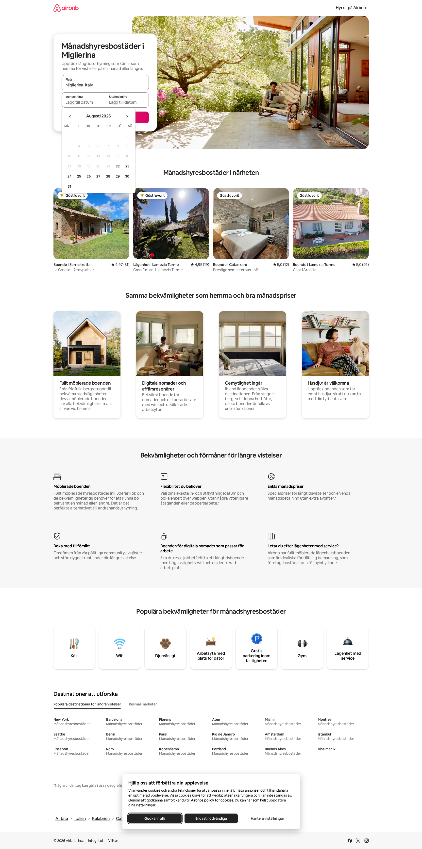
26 (89, 176)
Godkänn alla (155, 818)
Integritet (95, 840)
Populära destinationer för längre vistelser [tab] (87, 704)
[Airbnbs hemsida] (66, 8)
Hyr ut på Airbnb (351, 7)
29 (118, 176)
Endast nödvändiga (211, 818)
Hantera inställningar (267, 818)
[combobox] (105, 85)
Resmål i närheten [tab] (143, 704)
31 (69, 186)
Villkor (113, 840)
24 (69, 176)
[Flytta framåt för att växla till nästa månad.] (126, 116)
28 (108, 176)
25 (79, 176)
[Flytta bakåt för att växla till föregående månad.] (70, 116)
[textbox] (83, 102)
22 (118, 166)
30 (127, 176)
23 (127, 166)
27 (98, 176)
